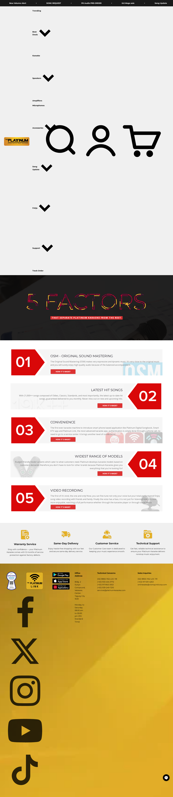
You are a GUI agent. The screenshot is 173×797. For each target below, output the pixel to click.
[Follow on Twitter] (25, 651)
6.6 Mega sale (99, 3)
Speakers (36, 78)
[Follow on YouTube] (25, 730)
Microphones (38, 105)
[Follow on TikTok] (25, 770)
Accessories (37, 128)
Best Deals (35, 33)
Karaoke (36, 56)
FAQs (34, 208)
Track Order (37, 271)
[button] (166, 777)
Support (36, 248)
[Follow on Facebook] (25, 612)
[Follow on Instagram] (25, 691)
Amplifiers (37, 101)
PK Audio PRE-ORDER (63, 3)
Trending (36, 11)
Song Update (132, 3)
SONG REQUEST (25, 3)
